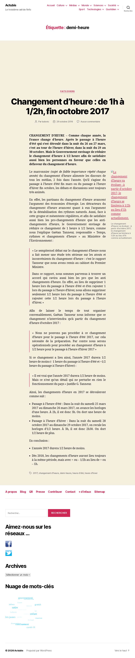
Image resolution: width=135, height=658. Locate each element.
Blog (23, 491)
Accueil (51, 5)
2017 (35, 473)
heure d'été (78, 473)
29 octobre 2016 (65, 121)
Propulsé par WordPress (39, 650)
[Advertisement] (67, 60)
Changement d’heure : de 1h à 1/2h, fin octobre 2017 (67, 106)
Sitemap (99, 491)
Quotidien (111, 9)
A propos (11, 491)
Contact (70, 491)
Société (112, 5)
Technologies (94, 9)
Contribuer (55, 491)
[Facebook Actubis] (37, 544)
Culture (60, 5)
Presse (40, 491)
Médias (73, 5)
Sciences (98, 5)
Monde (85, 5)
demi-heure (65, 473)
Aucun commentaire (90, 121)
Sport (82, 9)
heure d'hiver (91, 473)
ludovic (45, 121)
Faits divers (67, 91)
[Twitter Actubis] (37, 553)
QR (31, 491)
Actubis (10, 5)
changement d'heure (49, 473)
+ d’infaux (85, 491)
